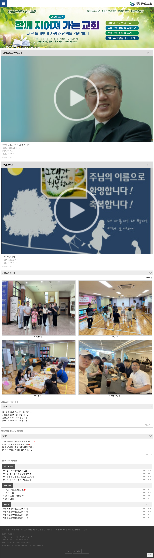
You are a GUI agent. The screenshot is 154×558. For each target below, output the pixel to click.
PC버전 (68, 551)
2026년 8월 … (38, 337)
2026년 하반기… (115, 396)
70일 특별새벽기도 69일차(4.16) (15, 512)
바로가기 (6, 157)
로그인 (85, 551)
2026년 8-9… (115, 337)
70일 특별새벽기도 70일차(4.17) (15, 509)
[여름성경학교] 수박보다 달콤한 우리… (18, 447)
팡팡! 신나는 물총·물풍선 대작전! (15, 444)
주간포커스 (8, 164)
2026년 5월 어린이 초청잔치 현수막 (17, 474)
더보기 (148, 53)
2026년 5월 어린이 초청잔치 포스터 (17, 480)
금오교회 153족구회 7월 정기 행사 (15, 421)
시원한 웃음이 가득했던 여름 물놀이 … (18, 441)
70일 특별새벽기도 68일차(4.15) (15, 515)
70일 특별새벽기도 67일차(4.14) (15, 518)
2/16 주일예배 (8, 257)
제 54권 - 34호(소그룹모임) (13, 490)
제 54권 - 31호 (8, 499)
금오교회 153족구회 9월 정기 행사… (16, 418)
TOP (150, 555)
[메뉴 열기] (3, 3)
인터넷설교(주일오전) (13, 52)
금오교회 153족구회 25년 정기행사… (17, 412)
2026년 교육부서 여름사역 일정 (15, 471)
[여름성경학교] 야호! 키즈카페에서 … (17, 450)
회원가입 (77, 551)
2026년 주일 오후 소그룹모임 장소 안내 (18, 477)
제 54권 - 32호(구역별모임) (13, 496)
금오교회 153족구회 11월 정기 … (15, 415)
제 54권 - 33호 (8, 493)
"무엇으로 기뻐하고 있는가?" (16, 145)
